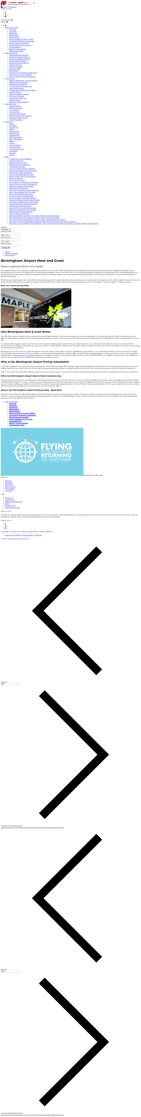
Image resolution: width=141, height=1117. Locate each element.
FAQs (7, 504)
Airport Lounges (15, 108)
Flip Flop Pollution (16, 96)
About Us (9, 122)
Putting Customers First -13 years (22, 210)
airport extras (96, 353)
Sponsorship (14, 135)
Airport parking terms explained (22, 77)
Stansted (13, 31)
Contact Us (13, 128)
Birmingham (14, 37)
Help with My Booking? (18, 188)
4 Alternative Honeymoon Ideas (22, 90)
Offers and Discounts (13, 502)
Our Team (13, 126)
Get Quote (5, 248)
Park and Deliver (16, 67)
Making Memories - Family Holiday (23, 80)
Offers (11, 129)
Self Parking (14, 71)
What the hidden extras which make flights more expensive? (34, 216)
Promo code (6, 244)
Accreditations (15, 47)
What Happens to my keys (20, 45)
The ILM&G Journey (17, 167)
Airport (4, 227)
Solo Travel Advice (16, 88)
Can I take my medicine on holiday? (24, 182)
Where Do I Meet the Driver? (21, 173)
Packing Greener (16, 178)
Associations (14, 133)
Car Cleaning (14, 112)
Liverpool (8, 491)
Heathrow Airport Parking (19, 59)
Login (4, 7)
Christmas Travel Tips (18, 98)
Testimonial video (16, 51)
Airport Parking (11, 53)
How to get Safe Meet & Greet (21, 175)
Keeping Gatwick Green (19, 102)
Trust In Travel (15, 92)
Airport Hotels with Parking (20, 116)
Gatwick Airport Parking (19, 55)
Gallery (12, 141)
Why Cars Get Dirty (17, 180)
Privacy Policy (28, 535)
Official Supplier (15, 137)
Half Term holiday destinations (21, 186)
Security (12, 153)
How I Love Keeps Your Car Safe (22, 192)
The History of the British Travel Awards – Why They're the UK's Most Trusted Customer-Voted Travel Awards (53, 224)
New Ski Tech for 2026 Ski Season (22, 208)
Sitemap (38, 535)
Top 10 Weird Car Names (19, 214)
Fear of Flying (14, 100)
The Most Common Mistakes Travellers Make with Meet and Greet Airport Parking (42, 222)
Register (13, 7)
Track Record (14, 147)
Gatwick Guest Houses (18, 118)
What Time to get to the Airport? (22, 177)
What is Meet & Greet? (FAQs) (21, 39)
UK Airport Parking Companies (21, 41)
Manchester (14, 35)
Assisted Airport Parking (19, 63)
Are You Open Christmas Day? (21, 196)
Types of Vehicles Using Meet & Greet (24, 200)
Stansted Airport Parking (19, 57)
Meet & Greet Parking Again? (21, 212)
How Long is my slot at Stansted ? (23, 184)
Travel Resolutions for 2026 (20, 206)
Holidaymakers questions (19, 165)
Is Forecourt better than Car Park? (23, 171)
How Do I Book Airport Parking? (22, 169)
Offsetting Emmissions (18, 82)
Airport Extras (10, 104)
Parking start (6, 231)
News (11, 124)
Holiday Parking (15, 65)
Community (10, 79)
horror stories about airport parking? (24, 190)
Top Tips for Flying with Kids (20, 86)
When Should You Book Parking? (23, 198)
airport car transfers (26, 355)
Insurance (13, 151)
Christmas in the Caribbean (20, 159)
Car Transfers (14, 110)
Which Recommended (18, 43)
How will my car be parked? (20, 75)
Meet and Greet (11, 28)
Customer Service (16, 149)
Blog (7, 157)
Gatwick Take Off (16, 161)
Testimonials (14, 131)
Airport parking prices (18, 163)
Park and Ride (15, 69)
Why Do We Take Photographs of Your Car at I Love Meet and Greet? (37, 220)
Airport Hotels (15, 106)
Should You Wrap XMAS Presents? (23, 204)
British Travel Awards (17, 49)
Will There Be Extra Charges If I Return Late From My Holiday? (34, 218)
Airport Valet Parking (17, 61)
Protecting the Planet (18, 84)
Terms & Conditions (13, 535)
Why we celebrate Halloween (21, 194)
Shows (12, 143)
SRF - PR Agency (16, 139)
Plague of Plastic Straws (19, 94)
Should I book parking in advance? (23, 73)
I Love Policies (15, 145)
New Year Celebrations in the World (23, 202)
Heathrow (13, 33)
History (12, 155)
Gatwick (12, 30)
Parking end (6, 237)
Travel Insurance (16, 120)
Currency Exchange (17, 114)
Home (7, 252)
